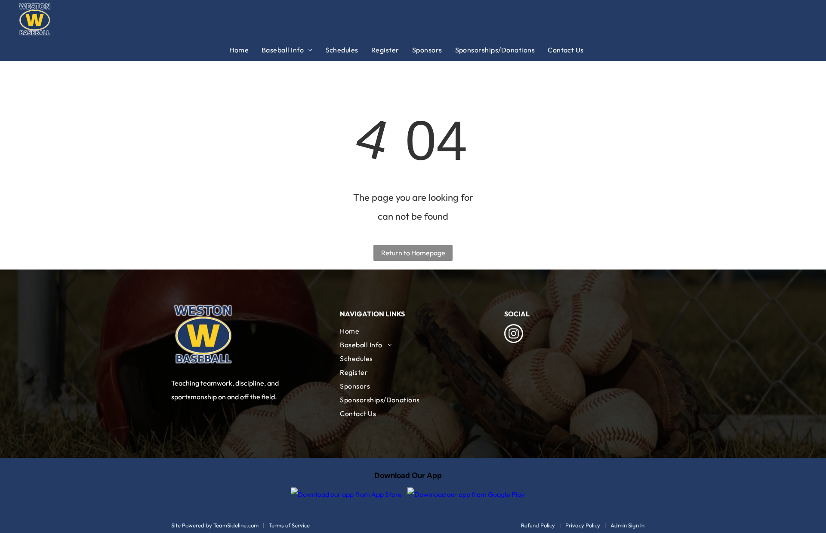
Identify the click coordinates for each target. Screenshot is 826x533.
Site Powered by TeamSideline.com (215, 525)
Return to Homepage (413, 252)
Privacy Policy (582, 525)
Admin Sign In (627, 525)
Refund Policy (538, 525)
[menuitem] (245, 50)
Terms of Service (289, 525)
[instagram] (513, 334)
